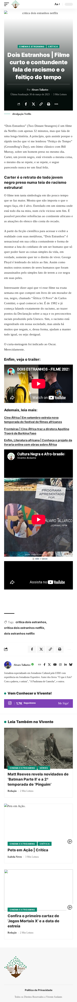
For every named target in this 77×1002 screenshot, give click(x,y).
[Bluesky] (71, 665)
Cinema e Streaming (32, 46)
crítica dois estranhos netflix (24, 627)
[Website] (39, 665)
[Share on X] (33, 104)
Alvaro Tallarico (39, 89)
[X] (49, 665)
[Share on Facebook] (25, 104)
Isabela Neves (15, 856)
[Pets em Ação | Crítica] (38, 824)
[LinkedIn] (65, 665)
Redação (12, 791)
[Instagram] (60, 665)
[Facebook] (44, 665)
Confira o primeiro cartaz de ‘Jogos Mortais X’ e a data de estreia (33, 921)
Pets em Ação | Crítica (28, 850)
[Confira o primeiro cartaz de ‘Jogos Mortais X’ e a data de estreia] (38, 889)
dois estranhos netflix (19, 633)
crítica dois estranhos (31, 622)
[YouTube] (55, 665)
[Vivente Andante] (15, 4)
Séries (44, 768)
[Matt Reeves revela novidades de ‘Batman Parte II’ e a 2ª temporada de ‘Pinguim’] (38, 748)
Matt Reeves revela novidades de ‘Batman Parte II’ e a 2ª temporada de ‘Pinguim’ (38, 779)
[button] (7, 4)
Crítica (53, 46)
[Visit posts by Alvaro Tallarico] (7, 665)
